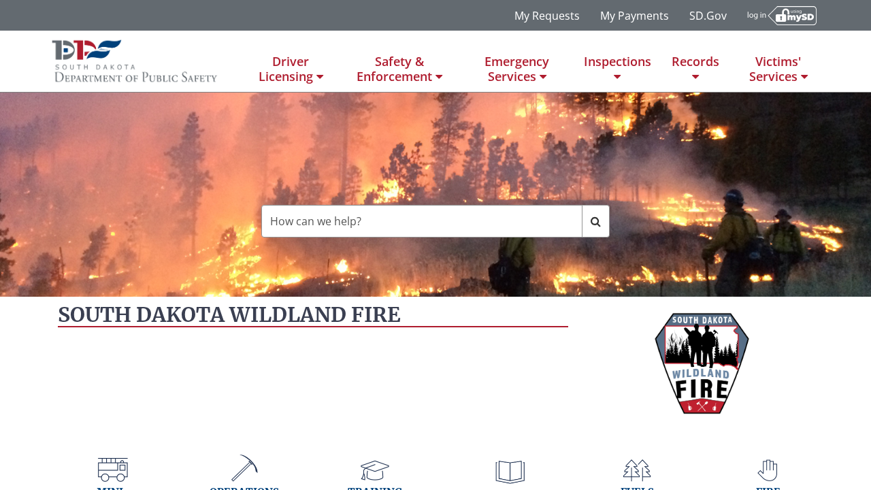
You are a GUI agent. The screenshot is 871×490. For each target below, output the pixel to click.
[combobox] (421, 221)
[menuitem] (291, 61)
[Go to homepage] (135, 61)
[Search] (596, 221)
